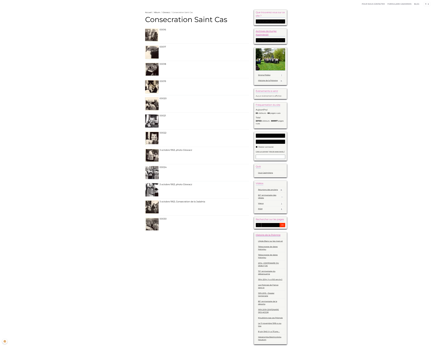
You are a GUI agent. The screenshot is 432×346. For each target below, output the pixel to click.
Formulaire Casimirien (399, 4)
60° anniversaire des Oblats (270, 196)
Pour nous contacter (373, 4)
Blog (416, 4)
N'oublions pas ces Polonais (270, 318)
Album (157, 12)
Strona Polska (270, 75)
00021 (163, 115)
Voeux (270, 203)
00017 (163, 46)
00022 (163, 132)
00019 (163, 81)
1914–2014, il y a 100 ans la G (270, 279)
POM (270, 209)
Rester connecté (265, 147)
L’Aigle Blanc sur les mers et (270, 241)
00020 (163, 98)
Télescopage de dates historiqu (268, 248)
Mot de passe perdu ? (277, 151)
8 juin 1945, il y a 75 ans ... (269, 331)
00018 (163, 64)
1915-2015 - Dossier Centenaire (266, 294)
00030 (163, 218)
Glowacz (166, 12)
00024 (163, 167)
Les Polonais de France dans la (268, 286)
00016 (163, 29)
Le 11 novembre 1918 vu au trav (269, 324)
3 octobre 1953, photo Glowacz (176, 150)
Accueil (148, 12)
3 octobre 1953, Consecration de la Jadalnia (182, 201)
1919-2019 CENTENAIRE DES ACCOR (268, 311)
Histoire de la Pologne (270, 80)
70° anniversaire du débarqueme (266, 272)
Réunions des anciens (270, 190)
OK (282, 225)
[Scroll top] (427, 341)
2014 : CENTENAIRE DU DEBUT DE (268, 264)
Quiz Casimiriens (265, 173)
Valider (270, 157)
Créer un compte (262, 151)
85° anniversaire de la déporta (267, 302)
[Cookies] (4, 341)
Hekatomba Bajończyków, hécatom (269, 338)
